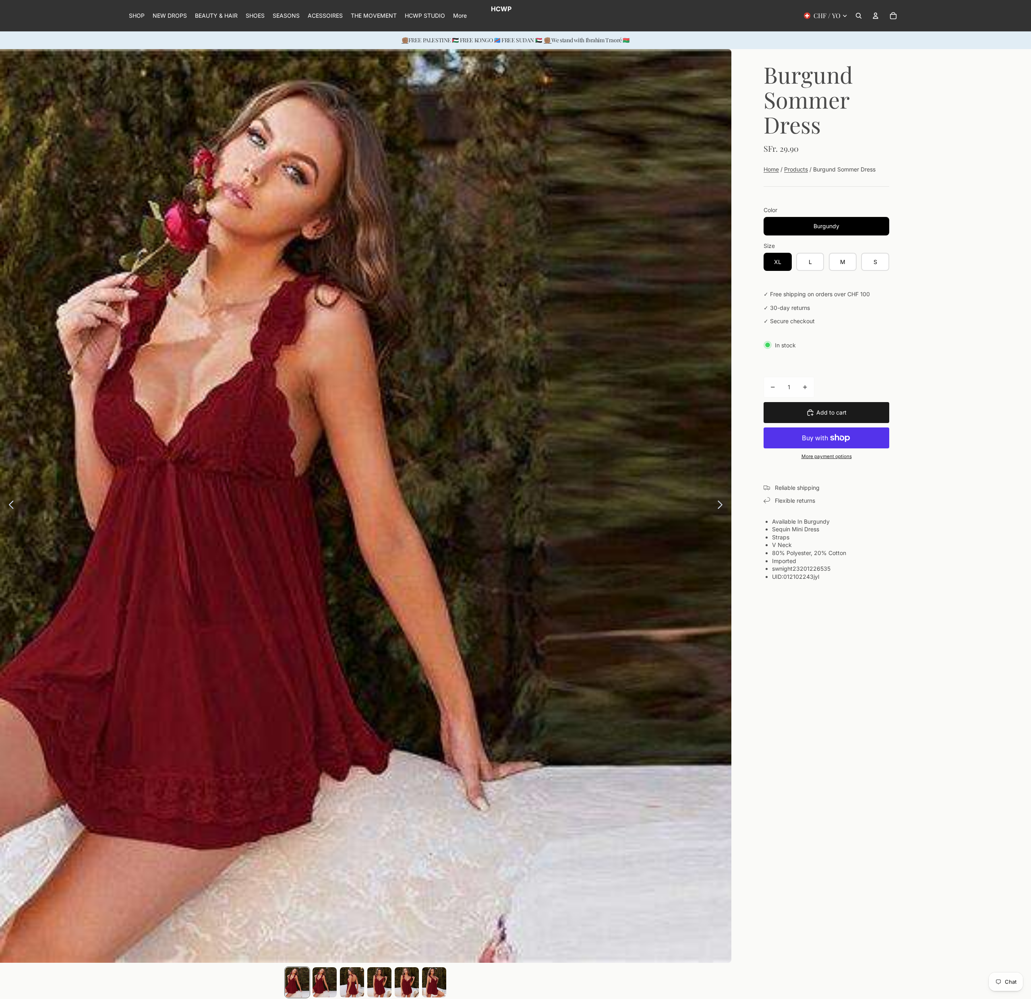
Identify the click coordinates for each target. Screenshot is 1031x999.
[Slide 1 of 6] (297, 982)
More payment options (826, 456)
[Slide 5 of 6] (407, 982)
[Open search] (858, 16)
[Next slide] (722, 506)
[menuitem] (460, 16)
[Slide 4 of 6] (379, 982)
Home (771, 169)
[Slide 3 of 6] (352, 982)
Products (796, 169)
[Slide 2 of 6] (325, 982)
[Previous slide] (9, 506)
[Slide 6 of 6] (434, 982)
